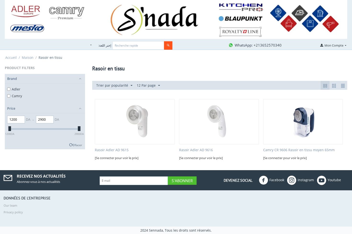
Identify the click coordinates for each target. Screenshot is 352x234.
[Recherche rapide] (168, 45)
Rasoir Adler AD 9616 (196, 150)
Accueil (11, 57)
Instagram (306, 179)
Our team (10, 205)
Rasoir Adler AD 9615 (112, 150)
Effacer (77, 145)
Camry (17, 96)
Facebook (276, 179)
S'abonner (182, 180)
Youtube (334, 179)
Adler (16, 89)
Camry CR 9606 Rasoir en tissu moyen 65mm (299, 150)
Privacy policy (13, 212)
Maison (28, 57)
